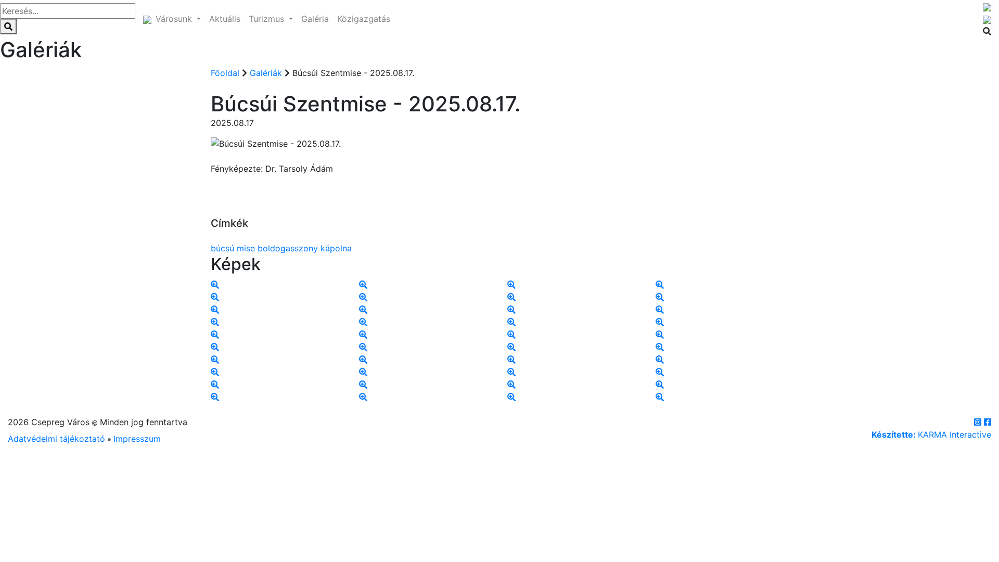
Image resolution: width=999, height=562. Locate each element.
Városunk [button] (175, 19)
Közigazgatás (363, 19)
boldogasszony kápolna (305, 248)
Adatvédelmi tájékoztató (56, 438)
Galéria (315, 19)
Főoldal (225, 73)
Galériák (267, 73)
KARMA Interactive (931, 434)
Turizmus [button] (268, 19)
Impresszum (137, 438)
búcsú (222, 248)
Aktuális (224, 19)
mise (246, 248)
